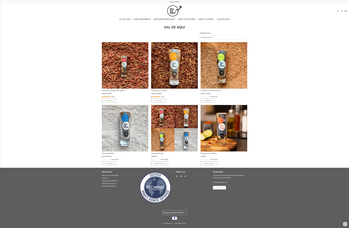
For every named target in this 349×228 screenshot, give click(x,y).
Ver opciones (109, 100)
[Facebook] (177, 176)
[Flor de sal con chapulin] (174, 65)
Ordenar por (205, 33)
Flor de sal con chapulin (159, 90)
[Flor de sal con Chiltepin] (224, 128)
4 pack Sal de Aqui (157, 153)
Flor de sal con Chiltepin (209, 153)
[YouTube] (185, 176)
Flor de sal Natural (108, 153)
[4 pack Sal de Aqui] (174, 128)
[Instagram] (181, 176)
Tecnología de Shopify (180, 223)
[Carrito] (346, 11)
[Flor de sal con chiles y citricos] (224, 65)
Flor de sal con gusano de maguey (113, 90)
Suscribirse (219, 187)
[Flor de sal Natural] (125, 128)
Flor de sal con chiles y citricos (211, 90)
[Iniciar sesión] (342, 11)
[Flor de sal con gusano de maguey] (125, 65)
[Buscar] (338, 11)
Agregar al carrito (159, 163)
